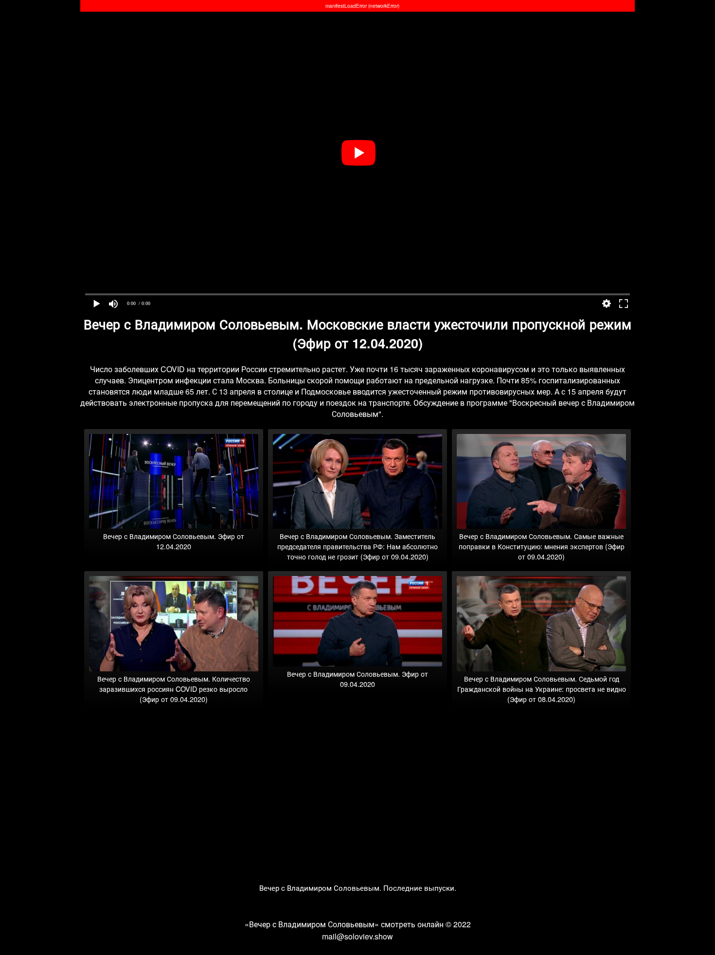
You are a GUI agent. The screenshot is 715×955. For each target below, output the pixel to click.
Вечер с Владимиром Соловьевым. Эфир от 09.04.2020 (357, 678)
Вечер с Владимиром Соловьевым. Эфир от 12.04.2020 (173, 541)
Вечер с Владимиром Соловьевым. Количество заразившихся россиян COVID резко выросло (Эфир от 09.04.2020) (173, 688)
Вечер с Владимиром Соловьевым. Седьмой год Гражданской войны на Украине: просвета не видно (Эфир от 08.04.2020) (541, 688)
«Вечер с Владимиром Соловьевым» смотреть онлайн (344, 924)
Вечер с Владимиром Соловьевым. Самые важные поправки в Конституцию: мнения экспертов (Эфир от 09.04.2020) (542, 546)
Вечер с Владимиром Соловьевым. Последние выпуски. (357, 888)
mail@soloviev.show (357, 936)
